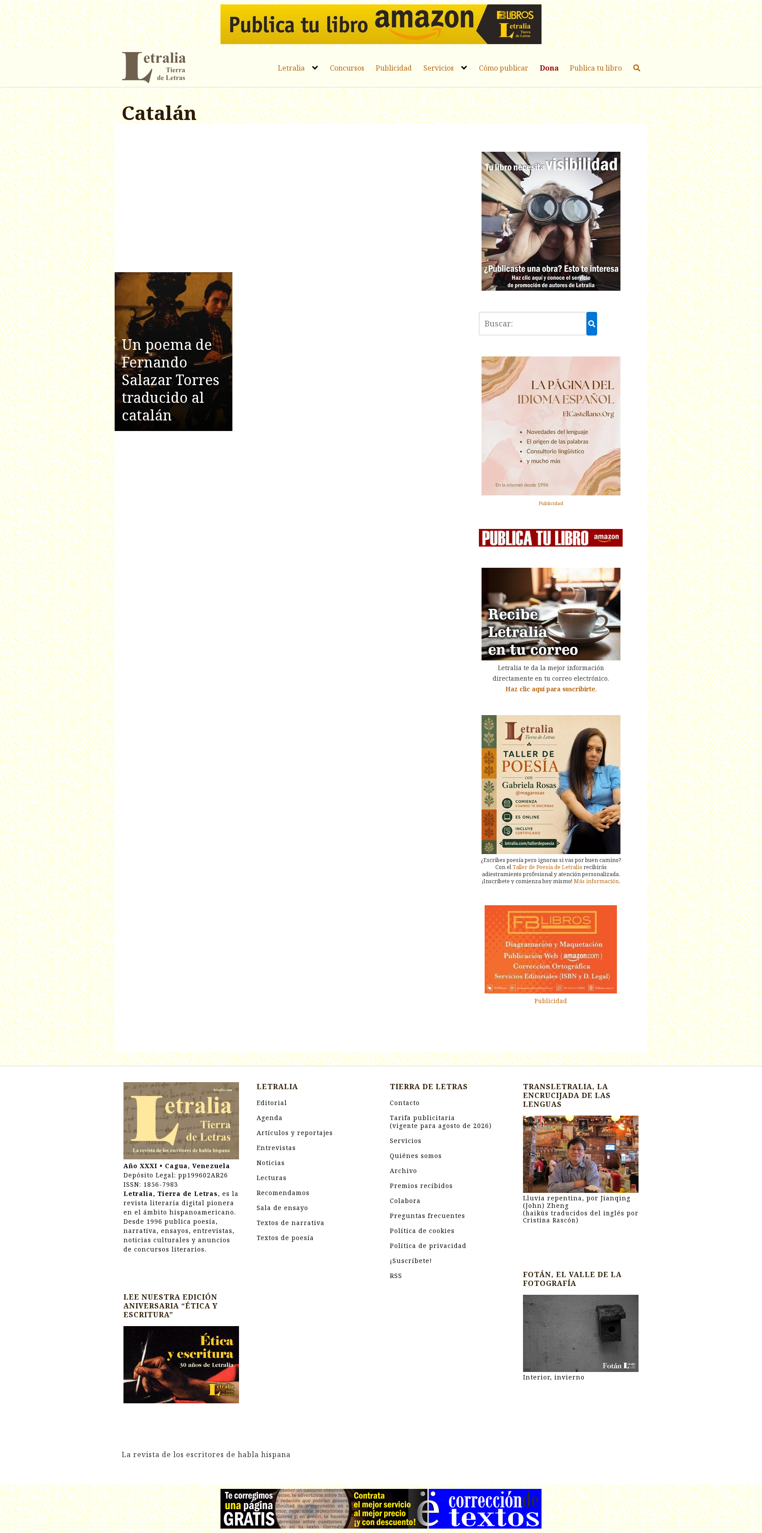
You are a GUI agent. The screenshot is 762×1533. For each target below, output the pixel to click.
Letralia (291, 68)
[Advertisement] (291, 199)
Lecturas (272, 1177)
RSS (396, 1275)
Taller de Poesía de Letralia (547, 867)
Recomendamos (283, 1192)
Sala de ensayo (282, 1207)
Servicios (438, 68)
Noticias (271, 1162)
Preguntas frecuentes (427, 1215)
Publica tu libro (596, 68)
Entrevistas (276, 1147)
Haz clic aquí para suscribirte (550, 689)
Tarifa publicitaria (441, 1121)
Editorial (272, 1102)
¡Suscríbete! (411, 1260)
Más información (596, 881)
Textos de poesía (285, 1237)
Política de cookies (422, 1230)
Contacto (405, 1102)
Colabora (405, 1200)
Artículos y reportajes (295, 1132)
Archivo (403, 1170)
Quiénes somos (416, 1155)
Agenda (270, 1117)
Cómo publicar (503, 68)
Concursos (347, 68)
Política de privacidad (428, 1245)
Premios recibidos (421, 1185)
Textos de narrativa (291, 1222)
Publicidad (394, 68)
